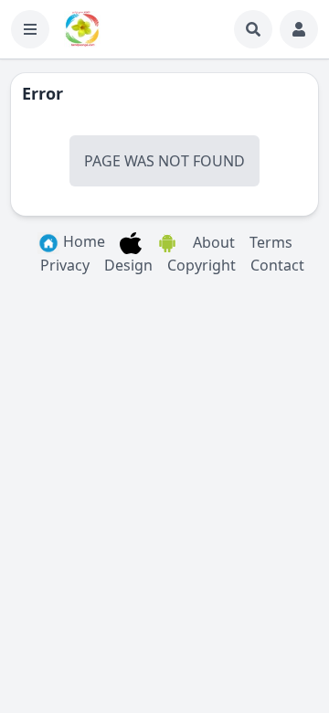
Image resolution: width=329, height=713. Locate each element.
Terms (270, 242)
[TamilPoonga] (82, 29)
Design (128, 265)
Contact (277, 265)
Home (82, 241)
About (214, 242)
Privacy (65, 265)
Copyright (201, 265)
